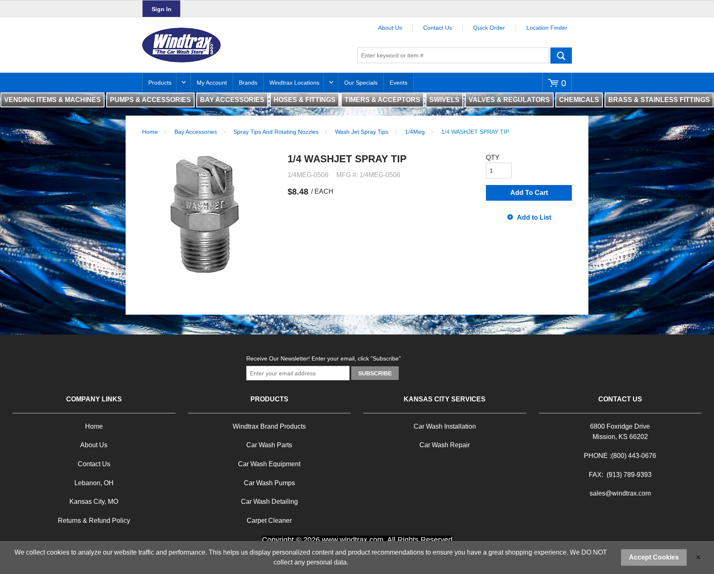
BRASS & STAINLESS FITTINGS (659, 99)
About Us (390, 27)
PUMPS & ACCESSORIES (150, 99)
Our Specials (361, 82)
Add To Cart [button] (529, 192)
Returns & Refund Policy (94, 520)
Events (398, 82)
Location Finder (546, 27)
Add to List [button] (534, 217)
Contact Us (437, 27)
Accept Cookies (654, 557)
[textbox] (453, 55)
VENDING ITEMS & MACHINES (52, 99)
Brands (248, 82)
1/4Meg (415, 131)
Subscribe (375, 373)
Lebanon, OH (94, 482)
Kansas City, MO (93, 501)
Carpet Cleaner (269, 520)
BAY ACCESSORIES (232, 99)
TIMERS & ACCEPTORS (382, 99)
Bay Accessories (195, 131)
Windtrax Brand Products (269, 426)
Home (150, 131)
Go (561, 55)
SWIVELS (444, 99)
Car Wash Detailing (269, 501)
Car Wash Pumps (269, 482)
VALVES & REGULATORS (509, 99)
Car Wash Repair (444, 444)
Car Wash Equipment (269, 463)
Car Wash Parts (269, 444)
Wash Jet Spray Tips (361, 131)
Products (159, 82)
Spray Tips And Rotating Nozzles (276, 131)
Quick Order (489, 27)
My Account (212, 82)
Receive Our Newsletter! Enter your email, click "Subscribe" (323, 358)
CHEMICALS (579, 99)
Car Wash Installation (445, 426)
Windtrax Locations (294, 82)
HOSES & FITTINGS (305, 99)
